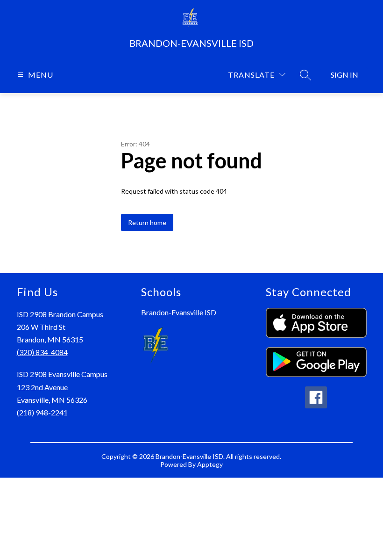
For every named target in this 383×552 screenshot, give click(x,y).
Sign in (344, 74)
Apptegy (210, 464)
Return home (147, 222)
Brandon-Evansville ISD (178, 312)
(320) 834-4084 (42, 352)
